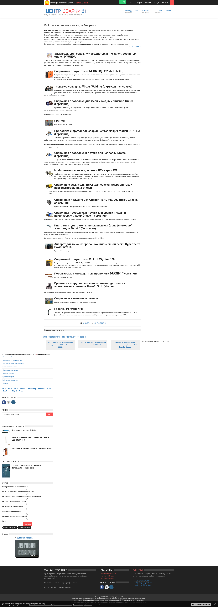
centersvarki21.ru (107, 578)
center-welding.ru (107, 576)
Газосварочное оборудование (12, 360)
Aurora (22, 388)
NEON (4, 388)
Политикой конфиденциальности (82, 605)
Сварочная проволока (9, 367)
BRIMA (50, 388)
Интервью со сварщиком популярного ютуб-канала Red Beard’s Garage (125, 344)
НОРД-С (14, 391)
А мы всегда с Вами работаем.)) (14, 516)
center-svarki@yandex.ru (143, 585)
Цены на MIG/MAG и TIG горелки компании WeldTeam (93, 343)
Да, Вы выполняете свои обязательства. (18, 491)
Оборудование (131, 11)
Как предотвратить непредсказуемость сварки (65, 336)
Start (10, 388)
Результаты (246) (10, 527)
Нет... (4, 521)
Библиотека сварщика (9, 380)
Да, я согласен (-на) (201, 604)
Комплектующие (8, 373)
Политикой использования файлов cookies (41, 605)
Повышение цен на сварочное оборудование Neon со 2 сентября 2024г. (60, 344)
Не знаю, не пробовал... (11, 511)
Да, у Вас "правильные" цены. (14, 501)
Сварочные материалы (10, 370)
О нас (130, 2)
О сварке (138, 2)
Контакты (165, 2)
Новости (148, 2)
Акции (168, 10)
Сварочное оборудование (11, 357)
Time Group (31, 388)
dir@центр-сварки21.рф (143, 583)
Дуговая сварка (24, 537)
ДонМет (6, 391)
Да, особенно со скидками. (12, 506)
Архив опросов (25, 527)
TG (123, 2)
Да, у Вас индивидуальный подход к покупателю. (22, 496)
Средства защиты (8, 377)
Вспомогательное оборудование (13, 363)
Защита (158, 11)
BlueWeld (42, 388)
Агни (21, 391)
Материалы (146, 11)
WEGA (16, 388)
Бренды (156, 2)
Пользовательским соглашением (62, 605)
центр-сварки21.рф (108, 573)
